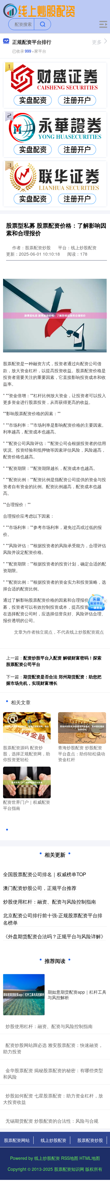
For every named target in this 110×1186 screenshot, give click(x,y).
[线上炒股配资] (38, 10)
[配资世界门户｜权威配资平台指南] (27, 782)
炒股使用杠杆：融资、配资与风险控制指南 (49, 901)
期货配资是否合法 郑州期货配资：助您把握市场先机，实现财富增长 (53, 679)
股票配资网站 (17, 1140)
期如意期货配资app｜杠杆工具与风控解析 (77, 994)
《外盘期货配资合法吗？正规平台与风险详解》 (54, 936)
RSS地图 (69, 1158)
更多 (97, 41)
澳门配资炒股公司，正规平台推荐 (39, 887)
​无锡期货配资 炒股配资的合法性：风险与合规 (52, 1121)
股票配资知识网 (69, 1169)
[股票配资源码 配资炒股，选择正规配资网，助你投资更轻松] (27, 727)
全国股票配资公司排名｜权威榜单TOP (44, 874)
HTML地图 (89, 1158)
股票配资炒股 (90, 1140)
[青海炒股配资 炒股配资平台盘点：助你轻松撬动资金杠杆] (82, 727)
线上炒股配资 (53, 1140)
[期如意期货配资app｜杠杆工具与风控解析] (24, 994)
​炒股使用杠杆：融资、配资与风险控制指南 (49, 1026)
